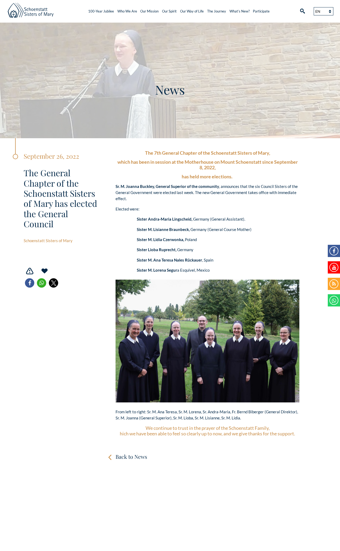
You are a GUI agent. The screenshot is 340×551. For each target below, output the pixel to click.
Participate (261, 11)
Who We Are (127, 11)
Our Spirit (169, 11)
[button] (29, 283)
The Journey (216, 11)
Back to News (131, 456)
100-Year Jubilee (101, 11)
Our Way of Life (192, 11)
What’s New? (240, 11)
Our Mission (149, 11)
